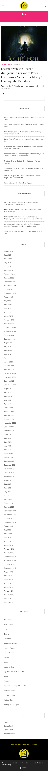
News (6, 676)
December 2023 (10, 373)
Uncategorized (6, 64)
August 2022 (8, 434)
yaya (5, 202)
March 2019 (8, 579)
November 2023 (10, 377)
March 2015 (8, 602)
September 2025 (10, 293)
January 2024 (9, 369)
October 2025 (9, 289)
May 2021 (7, 492)
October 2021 (9, 473)
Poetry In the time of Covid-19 (15, 686)
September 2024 (10, 339)
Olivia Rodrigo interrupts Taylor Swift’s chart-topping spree (22, 225)
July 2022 (7, 438)
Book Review (8, 624)
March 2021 (8, 499)
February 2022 (9, 457)
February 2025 (9, 320)
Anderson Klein (9, 217)
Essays (6, 634)
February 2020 (9, 549)
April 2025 (7, 312)
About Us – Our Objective (19, 744)
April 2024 (7, 358)
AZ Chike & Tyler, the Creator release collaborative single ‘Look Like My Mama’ (22, 177)
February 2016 (9, 591)
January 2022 (9, 461)
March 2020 (8, 545)
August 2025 (8, 297)
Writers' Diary (9, 700)
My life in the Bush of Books (14, 672)
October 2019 (9, 564)
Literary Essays (9, 648)
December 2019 (10, 557)
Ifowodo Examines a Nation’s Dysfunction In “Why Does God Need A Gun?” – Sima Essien (24, 155)
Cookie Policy (6, 764)
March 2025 (8, 316)
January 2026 (9, 278)
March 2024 (8, 362)
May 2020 (7, 537)
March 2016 (8, 587)
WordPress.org (9, 734)
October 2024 (9, 335)
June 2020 (8, 534)
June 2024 (8, 350)
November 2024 (10, 331)
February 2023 (9, 411)
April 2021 (7, 495)
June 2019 (8, 576)
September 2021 (10, 476)
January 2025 (9, 324)
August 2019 (8, 572)
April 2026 (7, 266)
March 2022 (8, 453)
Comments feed (10, 730)
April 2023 (7, 404)
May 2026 (7, 263)
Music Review (9, 667)
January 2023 (9, 415)
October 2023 (9, 381)
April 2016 (7, 583)
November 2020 (10, 515)
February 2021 (9, 503)
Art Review (8, 620)
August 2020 (8, 526)
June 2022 (8, 442)
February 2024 (9, 366)
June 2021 (7, 488)
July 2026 (7, 255)
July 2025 (7, 301)
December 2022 (10, 419)
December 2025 (10, 282)
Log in (6, 722)
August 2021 (8, 480)
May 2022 (7, 446)
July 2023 (7, 392)
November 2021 (10, 469)
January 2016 (9, 595)
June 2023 (8, 396)
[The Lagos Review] (24, 6)
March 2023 (8, 408)
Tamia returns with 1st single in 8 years (18, 183)
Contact (35, 744)
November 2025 (10, 285)
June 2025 (8, 305)
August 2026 (8, 251)
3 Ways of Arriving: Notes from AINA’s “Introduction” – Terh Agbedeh (21, 203)
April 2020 (7, 541)
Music (6, 662)
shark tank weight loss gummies (15, 224)
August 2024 (8, 343)
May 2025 (7, 308)
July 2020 (7, 530)
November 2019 (10, 560)
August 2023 (8, 389)
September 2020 (10, 522)
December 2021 (10, 465)
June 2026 (8, 259)
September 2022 (10, 431)
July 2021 (7, 484)
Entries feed (8, 726)
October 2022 (9, 427)
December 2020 (10, 511)
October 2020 (9, 518)
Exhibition (7, 639)
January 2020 (9, 553)
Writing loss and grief (11, 705)
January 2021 (9, 507)
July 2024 (7, 347)
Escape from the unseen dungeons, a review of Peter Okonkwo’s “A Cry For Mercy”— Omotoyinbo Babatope (22, 74)
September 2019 (10, 568)
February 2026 (9, 274)
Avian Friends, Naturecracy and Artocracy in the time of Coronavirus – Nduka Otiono (23, 218)
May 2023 (7, 400)
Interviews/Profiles (10, 643)
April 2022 (7, 450)
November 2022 (10, 423)
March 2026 (8, 270)
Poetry (6, 681)
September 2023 (10, 385)
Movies (6, 657)
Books (6, 629)
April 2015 (7, 599)
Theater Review (9, 690)
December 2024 (10, 327)
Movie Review (9, 653)
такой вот (7, 231)
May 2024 (7, 354)
